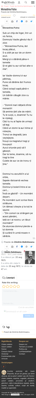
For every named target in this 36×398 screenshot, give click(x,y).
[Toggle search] (25, 2)
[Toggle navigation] (32, 2)
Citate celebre (7, 344)
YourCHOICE (15, 394)
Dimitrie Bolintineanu (12, 252)
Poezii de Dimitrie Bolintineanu (17, 332)
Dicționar (5, 354)
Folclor (4, 349)
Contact (22, 354)
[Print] (12, 21)
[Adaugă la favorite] (14, 15)
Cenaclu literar (7, 351)
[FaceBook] (4, 366)
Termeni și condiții (26, 347)
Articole (5, 359)
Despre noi (23, 344)
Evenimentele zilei (8, 356)
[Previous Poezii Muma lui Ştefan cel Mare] (7, 21)
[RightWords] (2, 6)
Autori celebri (7, 347)
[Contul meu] (19, 2)
